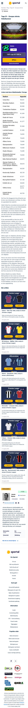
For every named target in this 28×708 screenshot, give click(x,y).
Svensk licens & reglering (14, 598)
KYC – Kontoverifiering (14, 618)
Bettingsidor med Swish (14, 647)
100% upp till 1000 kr (14, 54)
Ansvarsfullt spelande (14, 587)
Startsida (3, 8)
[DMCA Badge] (9, 668)
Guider (14, 610)
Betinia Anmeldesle (14, 63)
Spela (14, 60)
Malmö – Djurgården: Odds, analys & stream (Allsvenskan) (12, 374)
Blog (8, 8)
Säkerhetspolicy (14, 616)
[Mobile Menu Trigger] (2, 3)
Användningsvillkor (14, 613)
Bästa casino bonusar (14, 638)
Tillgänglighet (14, 624)
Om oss (14, 561)
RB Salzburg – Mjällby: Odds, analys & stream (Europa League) (12, 342)
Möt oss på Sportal (14, 564)
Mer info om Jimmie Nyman (9, 541)
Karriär (14, 578)
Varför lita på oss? (14, 567)
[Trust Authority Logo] (9, 674)
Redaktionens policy (14, 570)
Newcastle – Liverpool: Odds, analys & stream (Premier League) (12, 407)
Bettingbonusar (14, 644)
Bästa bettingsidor (14, 641)
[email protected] (9, 503)
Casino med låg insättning (14, 653)
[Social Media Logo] (11, 661)
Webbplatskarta (14, 627)
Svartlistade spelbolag (14, 601)
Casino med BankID (14, 650)
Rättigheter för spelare (14, 596)
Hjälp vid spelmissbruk (14, 593)
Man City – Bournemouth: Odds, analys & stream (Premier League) (13, 471)
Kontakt (14, 576)
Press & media (14, 621)
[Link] (14, 300)
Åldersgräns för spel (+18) (14, 590)
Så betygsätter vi (14, 573)
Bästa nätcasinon (14, 636)
